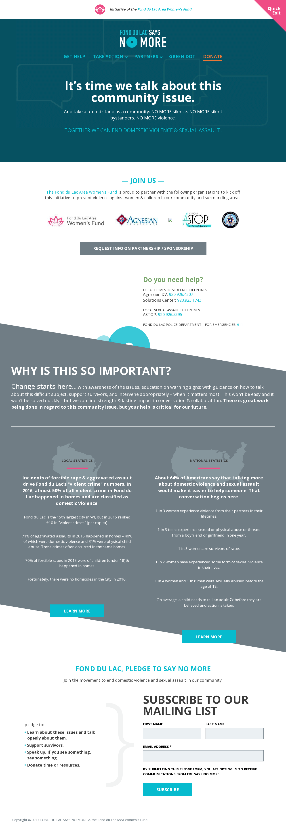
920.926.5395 (170, 314)
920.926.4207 (181, 294)
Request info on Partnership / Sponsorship (143, 248)
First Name (153, 724)
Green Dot (182, 56)
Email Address (157, 746)
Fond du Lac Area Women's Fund (164, 9)
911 (240, 324)
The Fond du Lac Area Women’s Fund (81, 192)
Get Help (74, 56)
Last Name (215, 724)
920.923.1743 (189, 300)
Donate (212, 56)
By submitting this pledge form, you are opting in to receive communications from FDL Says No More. (200, 771)
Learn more (77, 611)
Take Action (108, 56)
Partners (146, 56)
